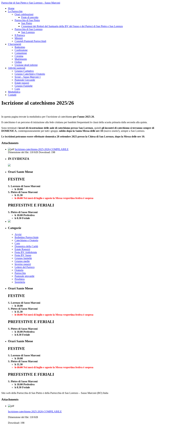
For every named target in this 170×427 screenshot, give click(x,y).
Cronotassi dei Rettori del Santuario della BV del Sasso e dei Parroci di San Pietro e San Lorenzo (72, 26)
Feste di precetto (29, 17)
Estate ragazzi (22, 82)
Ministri (19, 38)
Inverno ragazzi (23, 264)
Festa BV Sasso (23, 255)
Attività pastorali (16, 68)
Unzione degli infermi (26, 65)
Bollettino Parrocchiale (27, 237)
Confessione (21, 50)
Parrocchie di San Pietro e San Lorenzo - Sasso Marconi (30, 2)
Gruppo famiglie (23, 258)
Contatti (12, 94)
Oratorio (19, 270)
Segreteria (20, 282)
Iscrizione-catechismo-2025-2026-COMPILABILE (42, 149)
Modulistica (14, 91)
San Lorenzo (28, 32)
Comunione (21, 53)
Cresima (19, 56)
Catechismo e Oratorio (26, 240)
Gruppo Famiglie (24, 85)
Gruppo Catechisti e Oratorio (30, 74)
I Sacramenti (14, 44)
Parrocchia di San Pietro (27, 20)
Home (11, 8)
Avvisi (18, 234)
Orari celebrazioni (24, 14)
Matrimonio (21, 59)
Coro (17, 88)
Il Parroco (20, 35)
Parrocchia (20, 273)
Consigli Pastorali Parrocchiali (30, 41)
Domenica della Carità (26, 246)
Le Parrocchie (15, 11)
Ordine (18, 62)
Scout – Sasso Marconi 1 (28, 76)
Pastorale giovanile (24, 276)
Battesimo (20, 47)
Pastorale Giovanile (25, 79)
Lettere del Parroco (25, 267)
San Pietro (26, 23)
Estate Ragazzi (22, 249)
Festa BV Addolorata (26, 252)
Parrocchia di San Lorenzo (28, 29)
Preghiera (20, 279)
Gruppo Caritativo (24, 71)
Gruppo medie (22, 261)
